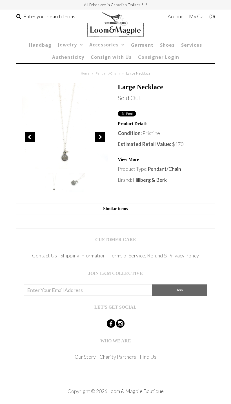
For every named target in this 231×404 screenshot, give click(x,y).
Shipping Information (83, 255)
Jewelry (67, 45)
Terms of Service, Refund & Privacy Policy (154, 255)
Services (191, 45)
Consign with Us (111, 57)
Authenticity (68, 57)
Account (176, 16)
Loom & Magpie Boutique (136, 391)
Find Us (148, 357)
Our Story (85, 357)
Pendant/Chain (108, 73)
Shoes (167, 45)
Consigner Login (158, 57)
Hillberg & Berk (150, 180)
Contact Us (44, 255)
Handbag (40, 45)
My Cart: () (202, 16)
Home (85, 73)
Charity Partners (117, 357)
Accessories (104, 45)
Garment (142, 45)
